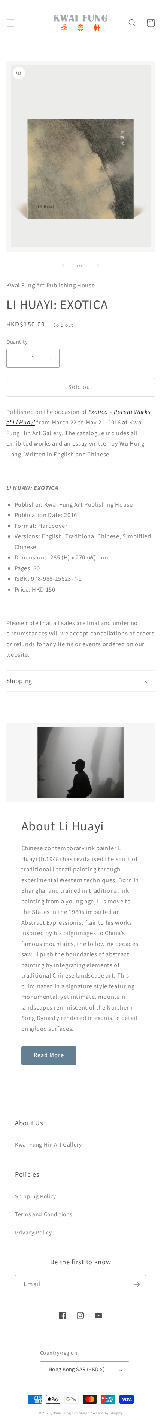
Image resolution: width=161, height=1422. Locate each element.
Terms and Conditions (43, 1214)
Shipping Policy (35, 1196)
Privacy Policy (33, 1232)
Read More (49, 1055)
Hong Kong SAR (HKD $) (76, 1369)
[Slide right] (97, 266)
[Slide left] (63, 266)
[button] (10, 23)
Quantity (17, 342)
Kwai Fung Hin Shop (70, 1413)
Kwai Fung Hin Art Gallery (48, 1145)
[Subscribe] (137, 1284)
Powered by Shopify (105, 1413)
